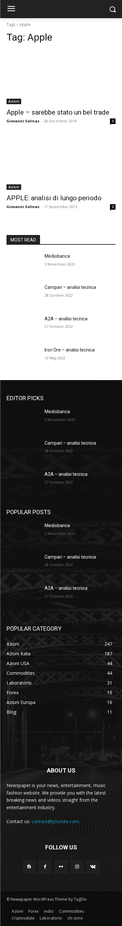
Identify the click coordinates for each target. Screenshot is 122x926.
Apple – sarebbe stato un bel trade (58, 112)
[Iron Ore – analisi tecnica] (23, 358)
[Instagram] (77, 866)
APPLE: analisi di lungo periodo (54, 198)
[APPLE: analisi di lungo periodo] (61, 163)
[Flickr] (61, 866)
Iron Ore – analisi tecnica (70, 349)
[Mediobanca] (23, 264)
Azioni (13, 101)
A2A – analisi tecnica (66, 318)
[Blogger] (29, 866)
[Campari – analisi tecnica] (23, 295)
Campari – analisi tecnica (70, 287)
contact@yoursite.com (55, 821)
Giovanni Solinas (23, 120)
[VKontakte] (93, 866)
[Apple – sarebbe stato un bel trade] (61, 77)
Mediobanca (57, 256)
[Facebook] (45, 866)
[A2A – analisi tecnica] (23, 327)
